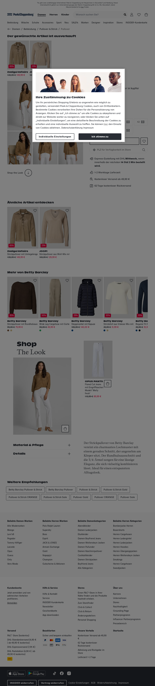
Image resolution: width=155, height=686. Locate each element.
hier (106, 124)
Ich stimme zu (100, 136)
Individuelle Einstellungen (55, 136)
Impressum (88, 128)
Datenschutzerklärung (71, 128)
